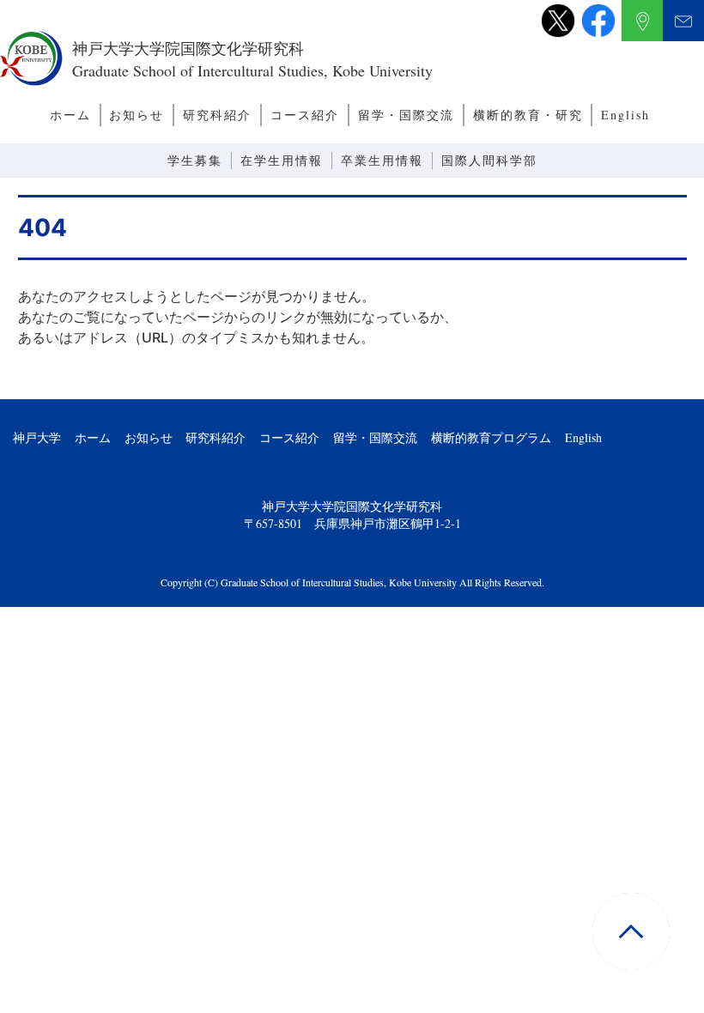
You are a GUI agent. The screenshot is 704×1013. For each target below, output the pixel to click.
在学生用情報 (281, 160)
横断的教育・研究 (528, 114)
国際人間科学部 (489, 160)
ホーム (70, 114)
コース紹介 (304, 114)
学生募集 (194, 160)
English (625, 114)
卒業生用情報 (382, 160)
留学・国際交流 (406, 114)
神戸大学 (37, 437)
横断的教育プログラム (491, 437)
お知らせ (136, 114)
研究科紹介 (217, 114)
